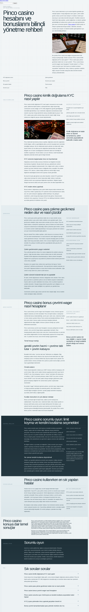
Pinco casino (71, 24)
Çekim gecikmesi (49, 77)
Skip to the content (4, 0)
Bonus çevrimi (6, 80)
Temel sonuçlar (48, 84)
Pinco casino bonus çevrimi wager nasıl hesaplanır (40, 590)
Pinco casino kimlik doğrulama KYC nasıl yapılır (39, 574)
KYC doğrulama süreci (8, 77)
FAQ (46, 87)
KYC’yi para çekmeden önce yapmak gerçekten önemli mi (42, 601)
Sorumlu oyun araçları (50, 80)
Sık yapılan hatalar (7, 84)
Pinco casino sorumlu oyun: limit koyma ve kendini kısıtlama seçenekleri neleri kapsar (49, 596)
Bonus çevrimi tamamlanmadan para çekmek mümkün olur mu (44, 606)
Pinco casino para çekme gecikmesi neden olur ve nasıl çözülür (44, 586)
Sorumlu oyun (6, 87)
